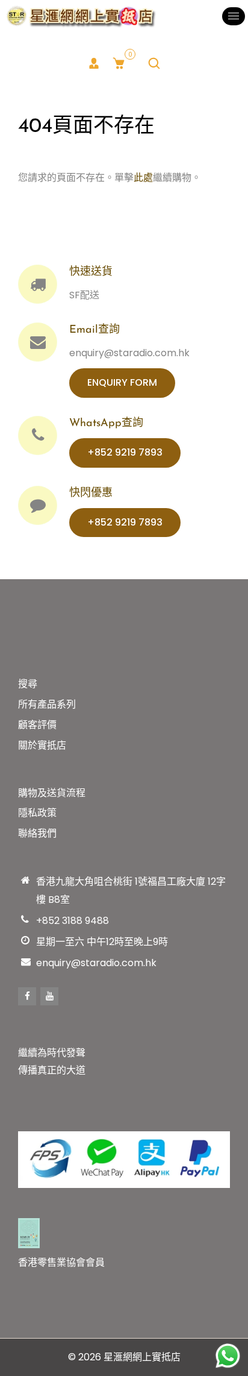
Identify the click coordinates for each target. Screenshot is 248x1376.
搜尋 (27, 684)
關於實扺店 (42, 745)
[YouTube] (49, 996)
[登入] (94, 63)
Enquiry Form (122, 382)
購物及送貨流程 (51, 793)
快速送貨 (91, 272)
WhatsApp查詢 (106, 423)
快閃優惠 (91, 493)
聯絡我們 (37, 833)
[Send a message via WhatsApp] (228, 1356)
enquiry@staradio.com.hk (96, 963)
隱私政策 (37, 813)
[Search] (154, 63)
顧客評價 (37, 725)
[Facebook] (27, 996)
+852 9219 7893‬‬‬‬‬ (125, 452)
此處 (143, 177)
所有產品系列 (47, 704)
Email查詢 (94, 330)
